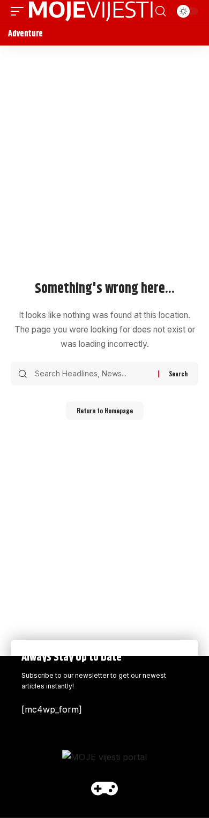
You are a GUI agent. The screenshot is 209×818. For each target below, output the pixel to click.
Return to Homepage (105, 410)
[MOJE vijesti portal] (91, 11)
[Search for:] (92, 373)
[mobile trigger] (20, 11)
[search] (160, 11)
